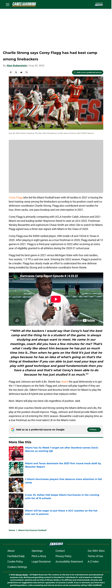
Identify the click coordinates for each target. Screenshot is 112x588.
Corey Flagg (16, 197)
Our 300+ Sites (96, 550)
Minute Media (21, 575)
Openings (37, 550)
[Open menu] (7, 4)
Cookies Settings (17, 566)
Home (12, 530)
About (10, 550)
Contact (60, 550)
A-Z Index (93, 561)
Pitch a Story (39, 556)
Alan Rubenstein (17, 65)
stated (64, 381)
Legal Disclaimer (41, 561)
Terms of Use (95, 556)
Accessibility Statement (69, 561)
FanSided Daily (16, 556)
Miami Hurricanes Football (32, 530)
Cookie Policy (15, 561)
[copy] (26, 72)
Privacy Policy (63, 556)
